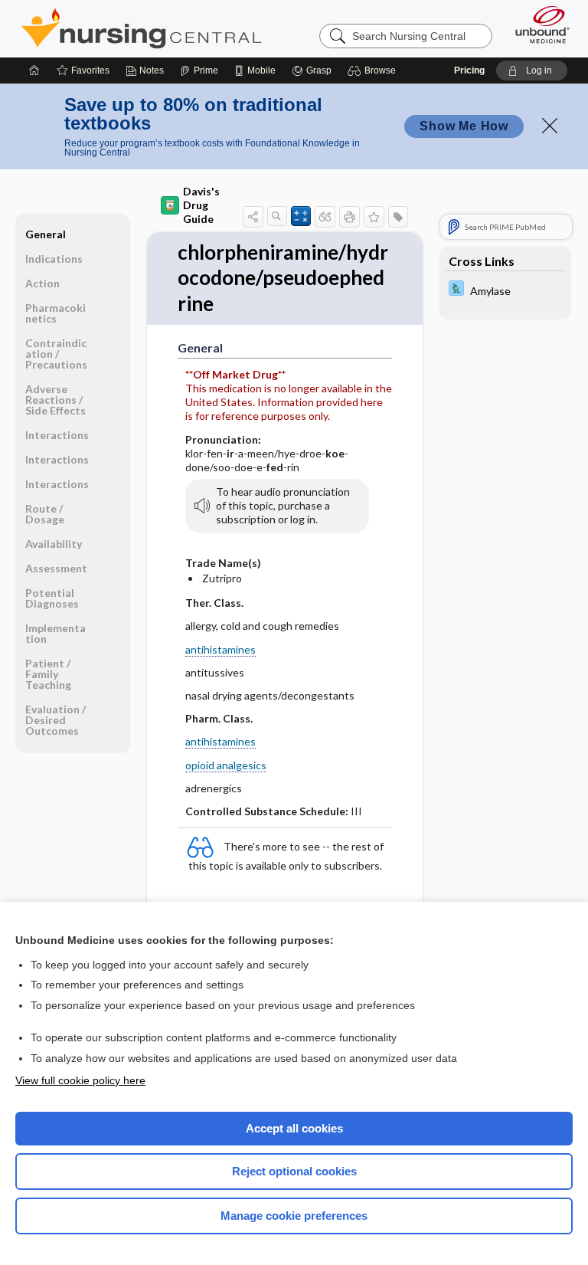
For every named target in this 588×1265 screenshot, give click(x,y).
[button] (374, 70)
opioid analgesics (225, 765)
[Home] (34, 70)
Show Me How (464, 126)
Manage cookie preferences (294, 1215)
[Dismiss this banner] (549, 125)
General (45, 234)
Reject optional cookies (294, 1171)
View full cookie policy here (80, 1080)
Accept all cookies (294, 1128)
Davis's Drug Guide (201, 205)
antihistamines (220, 649)
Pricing (469, 70)
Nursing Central (141, 28)
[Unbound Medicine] (537, 24)
